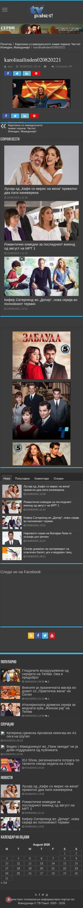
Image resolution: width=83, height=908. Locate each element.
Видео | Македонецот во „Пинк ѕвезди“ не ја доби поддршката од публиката (42, 748)
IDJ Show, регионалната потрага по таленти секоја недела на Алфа (50, 762)
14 (53, 863)
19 (29, 868)
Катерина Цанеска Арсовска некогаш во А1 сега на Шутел (41, 734)
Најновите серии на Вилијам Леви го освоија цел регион (47, 535)
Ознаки (58, 478)
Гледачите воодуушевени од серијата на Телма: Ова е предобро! (45, 674)
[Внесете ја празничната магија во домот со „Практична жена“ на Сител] (10, 692)
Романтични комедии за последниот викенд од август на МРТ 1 (47, 503)
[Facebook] (38, 636)
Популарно (22, 478)
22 (64, 868)
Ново (6, 478)
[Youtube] (52, 636)
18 (18, 868)
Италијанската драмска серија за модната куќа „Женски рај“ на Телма (48, 708)
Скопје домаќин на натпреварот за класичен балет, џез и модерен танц (48, 550)
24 (6, 873)
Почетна (6, 44)
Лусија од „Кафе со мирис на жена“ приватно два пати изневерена (47, 488)
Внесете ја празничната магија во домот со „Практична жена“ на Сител (49, 691)
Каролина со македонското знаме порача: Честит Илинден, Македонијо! (25, 127)
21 (53, 868)
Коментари (42, 478)
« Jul (4, 882)
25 (18, 873)
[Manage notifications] (8, 899)
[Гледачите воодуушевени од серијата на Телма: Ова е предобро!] (10, 675)
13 (41, 863)
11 (18, 863)
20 (41, 868)
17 (6, 868)
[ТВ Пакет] (41, 12)
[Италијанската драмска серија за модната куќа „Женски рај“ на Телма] (10, 709)
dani (10, 66)
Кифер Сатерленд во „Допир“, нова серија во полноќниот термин (51, 519)
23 (76, 868)
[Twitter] (45, 636)
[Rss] (31, 636)
